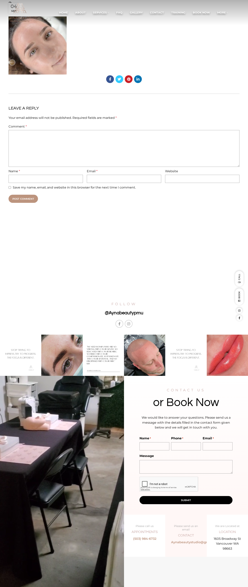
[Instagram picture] (20, 355)
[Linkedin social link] (138, 79)
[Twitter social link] (119, 79)
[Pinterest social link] (129, 79)
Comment (18, 126)
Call (239, 277)
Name (14, 171)
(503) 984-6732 (144, 539)
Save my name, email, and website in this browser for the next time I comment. (74, 187)
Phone (177, 438)
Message (147, 456)
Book (239, 295)
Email (92, 171)
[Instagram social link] (129, 324)
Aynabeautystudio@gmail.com (196, 542)
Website (171, 171)
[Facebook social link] (110, 79)
